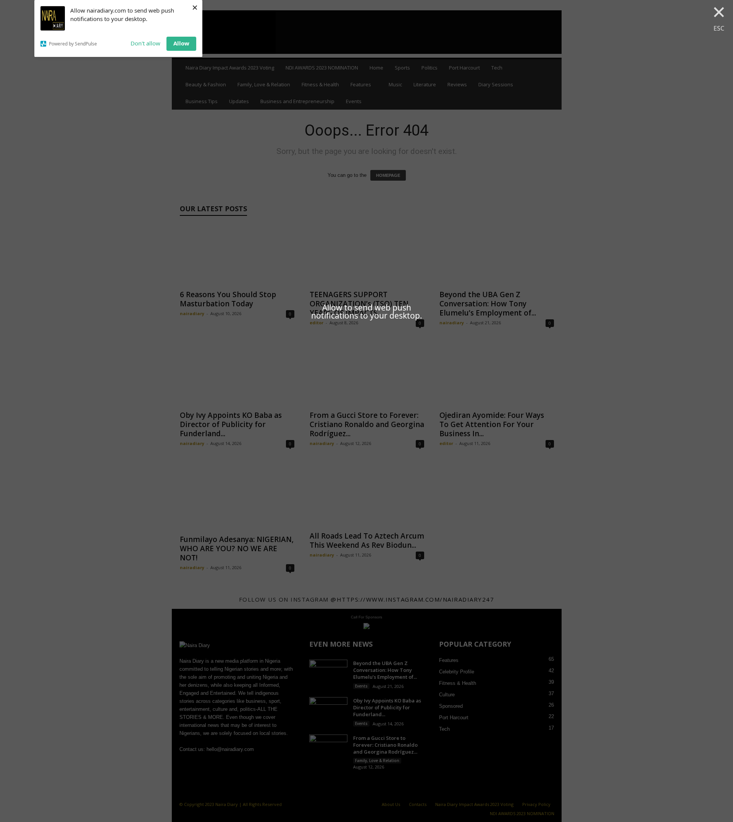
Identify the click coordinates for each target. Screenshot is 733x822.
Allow (181, 43)
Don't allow (145, 43)
